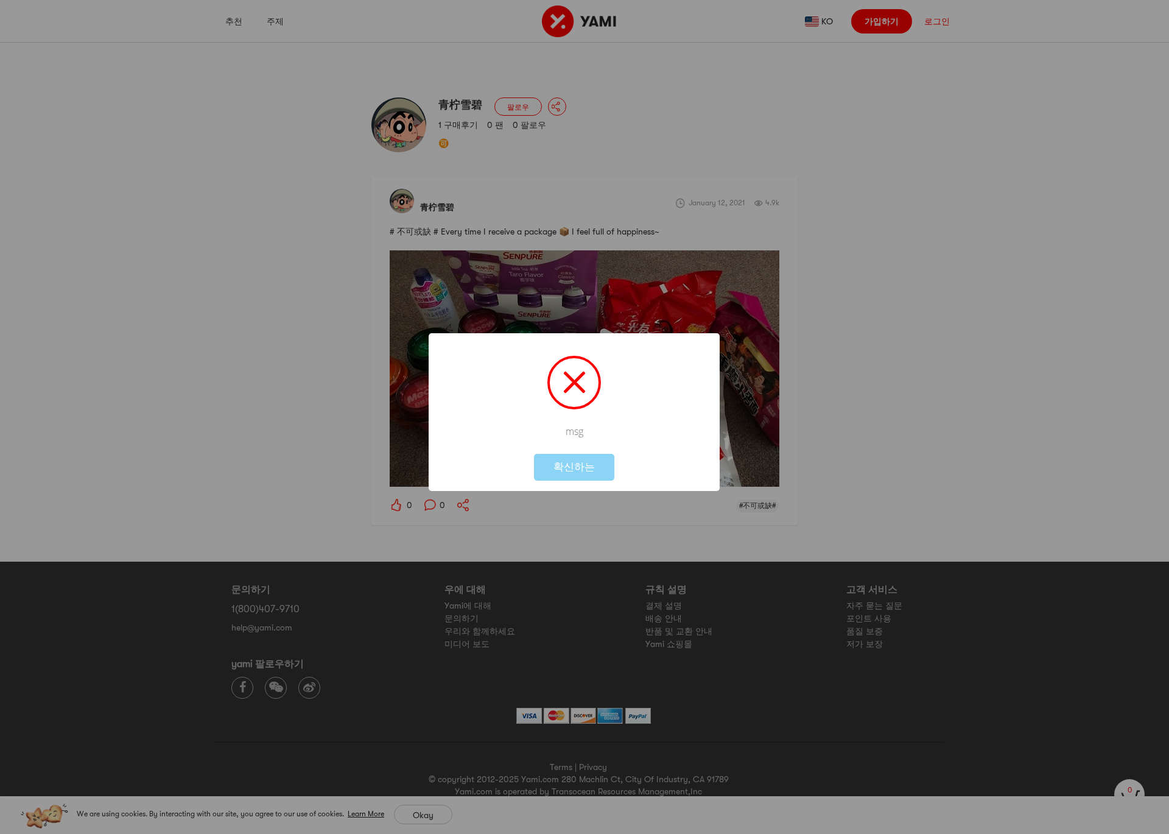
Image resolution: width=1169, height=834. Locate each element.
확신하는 (574, 467)
